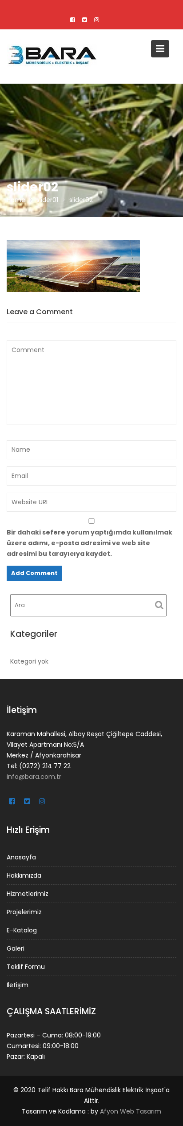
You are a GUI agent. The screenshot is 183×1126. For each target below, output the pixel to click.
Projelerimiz (24, 911)
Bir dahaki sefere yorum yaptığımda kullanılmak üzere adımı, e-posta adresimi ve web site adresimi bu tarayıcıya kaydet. (89, 543)
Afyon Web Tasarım (130, 1111)
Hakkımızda (24, 875)
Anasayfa (21, 857)
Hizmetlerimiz (27, 893)
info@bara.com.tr (34, 776)
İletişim (17, 984)
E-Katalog (22, 930)
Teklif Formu (26, 966)
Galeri (15, 948)
